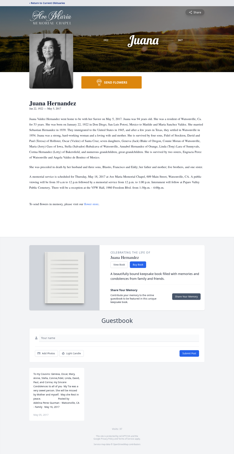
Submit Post (189, 353)
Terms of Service (126, 438)
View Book (119, 264)
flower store (91, 204)
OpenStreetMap (120, 444)
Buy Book (138, 264)
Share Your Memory (186, 296)
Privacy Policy (107, 438)
